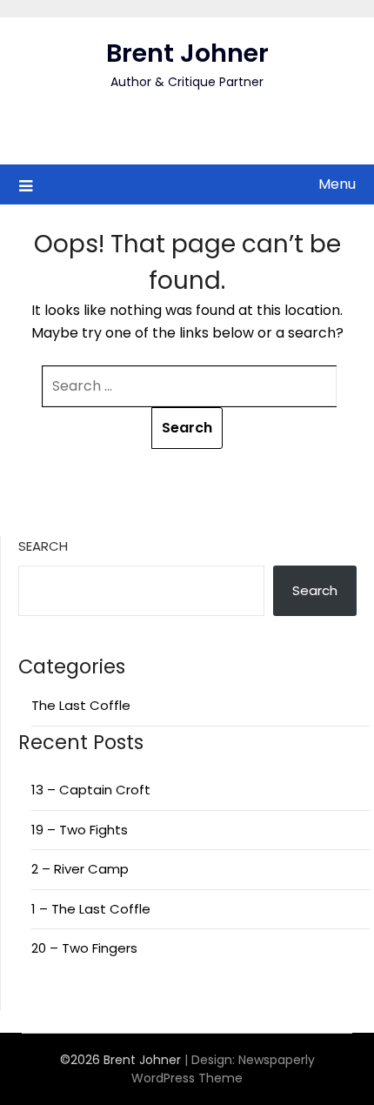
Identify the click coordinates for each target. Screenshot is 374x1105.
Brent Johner (187, 53)
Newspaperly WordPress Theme (223, 1069)
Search (43, 546)
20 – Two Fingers (84, 948)
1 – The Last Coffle (90, 909)
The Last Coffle (80, 705)
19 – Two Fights (79, 829)
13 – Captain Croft (90, 789)
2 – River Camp (80, 869)
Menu (337, 184)
